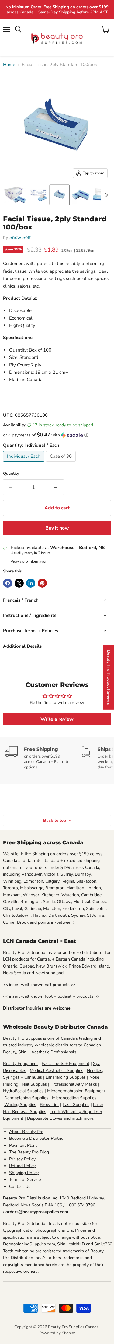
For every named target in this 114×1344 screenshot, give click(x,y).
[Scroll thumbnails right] (105, 195)
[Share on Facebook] (7, 583)
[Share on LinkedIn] (30, 583)
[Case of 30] (61, 463)
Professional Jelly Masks (73, 1084)
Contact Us (19, 1186)
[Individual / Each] (24, 463)
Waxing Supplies (20, 1105)
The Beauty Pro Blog (29, 1152)
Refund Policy (22, 1166)
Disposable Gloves (44, 1118)
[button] (57, 435)
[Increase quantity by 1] (56, 487)
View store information (29, 561)
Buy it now (57, 528)
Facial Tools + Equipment (65, 1063)
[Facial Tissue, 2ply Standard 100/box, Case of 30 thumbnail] (15, 195)
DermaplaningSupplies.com (29, 1244)
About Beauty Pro (26, 1132)
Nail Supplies (34, 1084)
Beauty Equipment (20, 1063)
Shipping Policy (24, 1173)
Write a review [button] (57, 719)
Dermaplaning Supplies (26, 1098)
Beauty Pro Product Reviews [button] (109, 677)
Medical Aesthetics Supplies (56, 1070)
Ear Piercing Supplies (66, 1077)
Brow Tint (49, 1105)
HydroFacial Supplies (23, 1091)
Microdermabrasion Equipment (76, 1091)
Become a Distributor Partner (37, 1138)
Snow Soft (20, 237)
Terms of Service (25, 1179)
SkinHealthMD (71, 1244)
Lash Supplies (76, 1105)
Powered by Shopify (57, 1333)
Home (9, 64)
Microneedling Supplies (74, 1098)
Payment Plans (23, 1145)
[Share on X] (19, 583)
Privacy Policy (22, 1159)
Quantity (11, 473)
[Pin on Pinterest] (42, 583)
